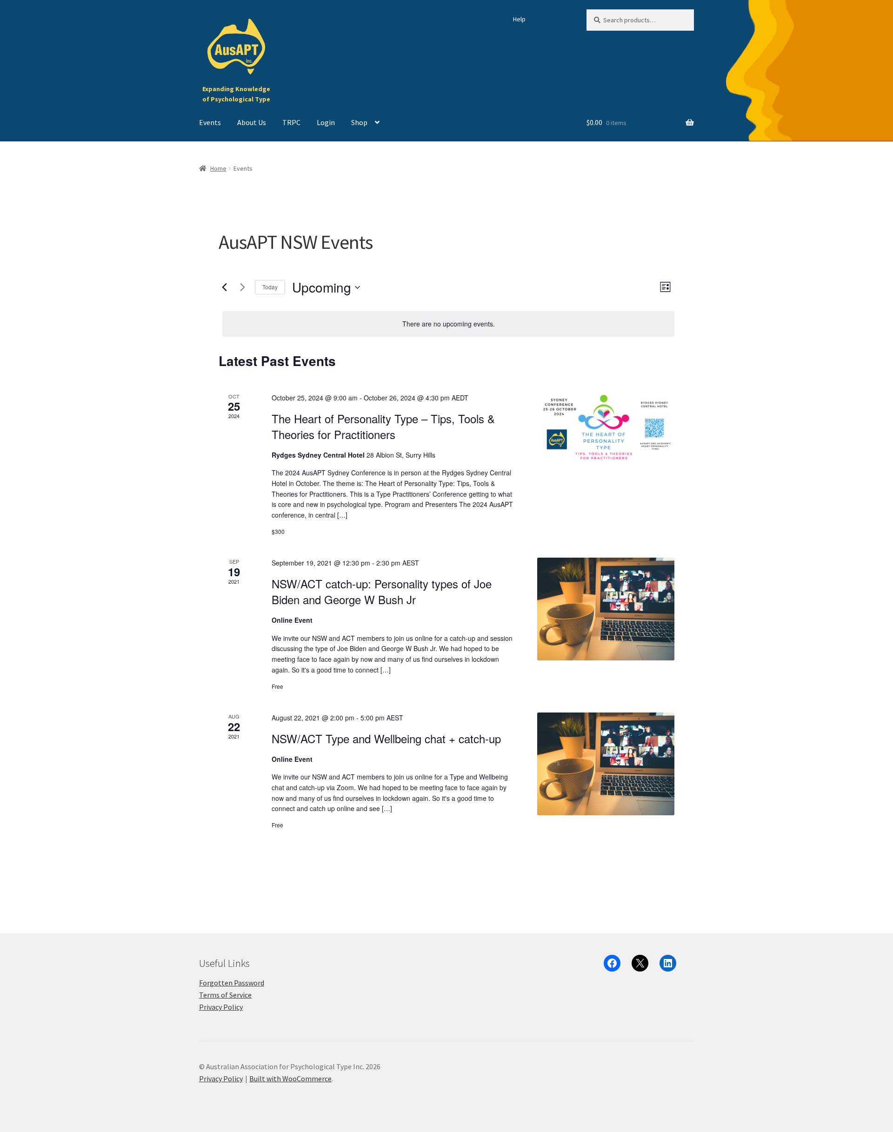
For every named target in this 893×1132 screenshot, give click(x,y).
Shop (359, 122)
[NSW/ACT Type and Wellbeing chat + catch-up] (605, 763)
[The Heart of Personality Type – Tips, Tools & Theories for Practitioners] (605, 428)
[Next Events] (242, 287)
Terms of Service (225, 994)
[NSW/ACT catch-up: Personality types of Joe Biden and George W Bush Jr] (605, 609)
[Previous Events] (224, 287)
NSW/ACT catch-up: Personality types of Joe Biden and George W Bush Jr (382, 591)
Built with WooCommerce (290, 1078)
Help (519, 19)
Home (218, 168)
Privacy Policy (221, 1007)
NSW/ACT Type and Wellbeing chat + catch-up (386, 738)
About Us (251, 122)
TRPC (291, 122)
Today (270, 287)
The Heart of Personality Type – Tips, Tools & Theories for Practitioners (383, 426)
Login (326, 122)
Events (210, 122)
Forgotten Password (231, 982)
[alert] (448, 324)
